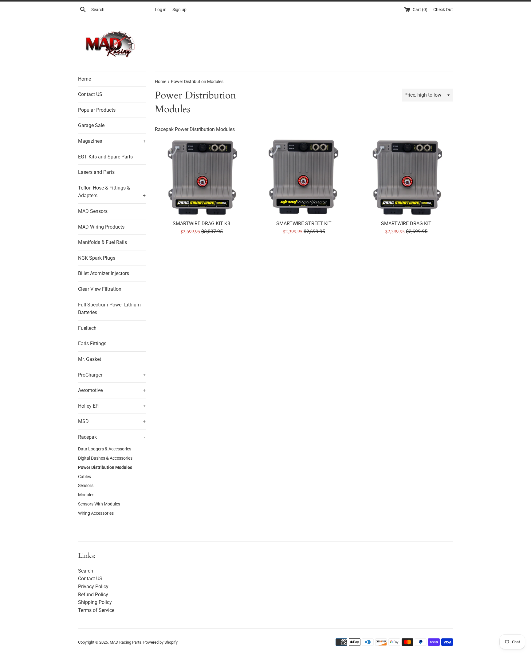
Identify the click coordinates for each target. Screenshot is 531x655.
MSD (112, 421)
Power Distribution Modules (105, 467)
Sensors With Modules (99, 503)
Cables (84, 476)
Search (85, 571)
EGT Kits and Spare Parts (105, 157)
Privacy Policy (93, 586)
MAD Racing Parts (125, 642)
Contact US (90, 94)
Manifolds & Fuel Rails (102, 242)
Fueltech (87, 328)
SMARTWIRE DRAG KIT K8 (201, 223)
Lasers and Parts (96, 172)
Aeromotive (112, 390)
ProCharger (112, 375)
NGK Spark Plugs (96, 258)
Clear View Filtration (99, 289)
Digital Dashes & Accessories (105, 458)
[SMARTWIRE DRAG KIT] (406, 177)
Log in (161, 9)
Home (84, 79)
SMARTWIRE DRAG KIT (406, 223)
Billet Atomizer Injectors (103, 273)
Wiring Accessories (96, 513)
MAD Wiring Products (101, 227)
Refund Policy (93, 594)
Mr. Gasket (89, 359)
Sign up (179, 9)
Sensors (85, 485)
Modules (86, 494)
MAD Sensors (93, 211)
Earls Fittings (92, 343)
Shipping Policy (95, 602)
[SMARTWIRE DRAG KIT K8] (201, 177)
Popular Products (97, 110)
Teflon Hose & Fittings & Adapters (112, 192)
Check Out (443, 9)
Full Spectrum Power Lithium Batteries (109, 309)
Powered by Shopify (160, 642)
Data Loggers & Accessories (104, 448)
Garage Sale (91, 125)
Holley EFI (112, 406)
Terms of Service (96, 610)
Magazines (112, 141)
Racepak (111, 437)
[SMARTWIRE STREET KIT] (303, 177)
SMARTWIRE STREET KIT (304, 223)
